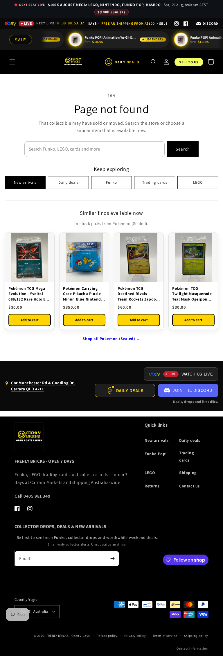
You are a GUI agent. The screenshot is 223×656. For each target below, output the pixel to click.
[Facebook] (185, 23)
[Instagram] (176, 23)
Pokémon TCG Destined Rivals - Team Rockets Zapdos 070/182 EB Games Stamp (138, 294)
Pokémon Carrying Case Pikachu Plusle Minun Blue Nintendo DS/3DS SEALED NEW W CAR (83, 294)
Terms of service (165, 636)
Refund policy (107, 636)
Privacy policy (135, 636)
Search (183, 149)
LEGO (198, 182)
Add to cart (30, 319)
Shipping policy (196, 636)
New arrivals (25, 182)
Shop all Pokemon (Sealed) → (111, 338)
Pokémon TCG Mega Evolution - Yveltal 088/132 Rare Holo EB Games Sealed (28, 294)
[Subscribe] (112, 558)
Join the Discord (192, 390)
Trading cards (154, 182)
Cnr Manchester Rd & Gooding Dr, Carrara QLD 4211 (40, 387)
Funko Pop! (156, 453)
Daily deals (68, 182)
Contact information (192, 648)
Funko (111, 182)
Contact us (189, 486)
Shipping (188, 472)
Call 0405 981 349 (32, 496)
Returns (152, 486)
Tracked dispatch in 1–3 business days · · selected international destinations (128, 23)
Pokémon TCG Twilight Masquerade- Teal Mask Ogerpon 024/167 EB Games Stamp (192, 294)
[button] (12, 62)
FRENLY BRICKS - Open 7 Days (68, 636)
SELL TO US (189, 62)
